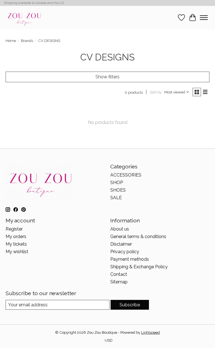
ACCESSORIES (125, 175)
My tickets (16, 244)
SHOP (116, 182)
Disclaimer (121, 244)
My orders (16, 236)
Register (14, 229)
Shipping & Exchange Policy (139, 266)
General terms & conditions (138, 236)
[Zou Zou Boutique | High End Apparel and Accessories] (24, 17)
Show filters (107, 76)
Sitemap (119, 281)
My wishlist (17, 251)
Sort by (156, 92)
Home (11, 40)
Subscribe (130, 304)
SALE (116, 197)
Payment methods (129, 259)
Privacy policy (124, 251)
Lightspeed (150, 332)
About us (119, 229)
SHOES (118, 190)
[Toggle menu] (203, 17)
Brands (27, 40)
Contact (118, 274)
